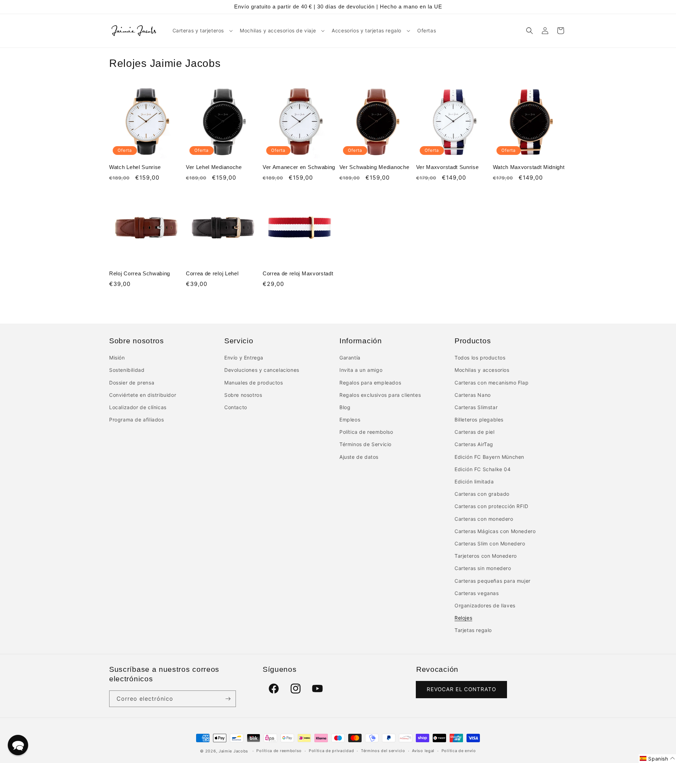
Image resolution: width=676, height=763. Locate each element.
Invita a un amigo (360, 370)
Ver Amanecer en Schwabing (299, 167)
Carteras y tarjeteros (198, 30)
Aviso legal (423, 750)
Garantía (350, 358)
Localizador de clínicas (138, 407)
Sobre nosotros (243, 395)
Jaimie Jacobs (233, 751)
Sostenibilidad (126, 370)
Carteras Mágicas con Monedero (495, 531)
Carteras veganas (477, 593)
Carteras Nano (473, 395)
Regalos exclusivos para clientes (380, 395)
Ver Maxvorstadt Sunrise (447, 167)
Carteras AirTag (474, 444)
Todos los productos (480, 358)
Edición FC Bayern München (489, 457)
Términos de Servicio (365, 444)
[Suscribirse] (228, 698)
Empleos (349, 420)
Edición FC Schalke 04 (483, 469)
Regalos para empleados (370, 383)
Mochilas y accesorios (482, 370)
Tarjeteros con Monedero (486, 556)
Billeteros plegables (479, 420)
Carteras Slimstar (476, 407)
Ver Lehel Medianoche (214, 167)
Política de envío (459, 750)
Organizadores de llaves (485, 605)
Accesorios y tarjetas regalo (366, 30)
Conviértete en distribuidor (142, 395)
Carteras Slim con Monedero (490, 543)
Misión (117, 358)
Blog (344, 407)
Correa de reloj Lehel (212, 273)
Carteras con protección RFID (491, 506)
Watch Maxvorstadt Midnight (529, 167)
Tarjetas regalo (473, 630)
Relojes (463, 618)
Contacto (235, 407)
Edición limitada (474, 481)
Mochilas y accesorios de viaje (278, 30)
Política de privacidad (331, 750)
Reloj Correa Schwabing (139, 273)
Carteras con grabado (482, 494)
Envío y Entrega (243, 358)
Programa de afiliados (136, 420)
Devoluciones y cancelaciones (261, 370)
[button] (202, 30)
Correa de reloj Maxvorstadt (298, 273)
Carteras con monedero (484, 519)
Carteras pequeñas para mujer (493, 581)
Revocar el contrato (461, 689)
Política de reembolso (366, 432)
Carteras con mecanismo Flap (491, 383)
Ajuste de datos (358, 457)
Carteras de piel (475, 432)
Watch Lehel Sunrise (135, 167)
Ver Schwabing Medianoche (374, 167)
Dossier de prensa (131, 383)
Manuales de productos (253, 383)
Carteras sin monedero (483, 568)
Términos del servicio (383, 750)
